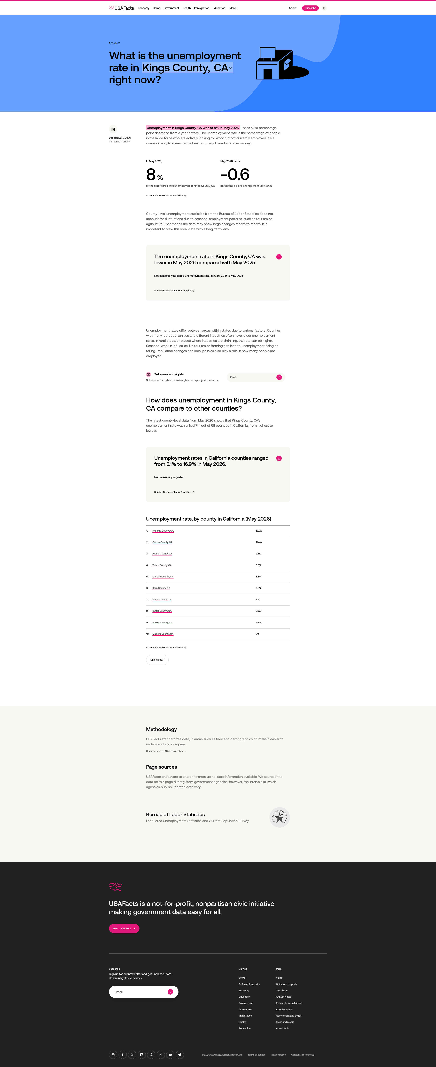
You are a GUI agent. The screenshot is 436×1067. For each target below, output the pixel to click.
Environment (246, 1003)
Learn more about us (124, 928)
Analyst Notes (283, 996)
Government (171, 8)
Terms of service (257, 1054)
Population (245, 1028)
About (293, 8)
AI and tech (282, 1028)
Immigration (201, 8)
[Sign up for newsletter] (279, 377)
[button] (187, 67)
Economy (143, 8)
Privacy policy (278, 1054)
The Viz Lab (282, 990)
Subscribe (310, 8)
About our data (284, 1009)
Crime (156, 8)
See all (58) (157, 659)
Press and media (285, 1022)
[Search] (324, 8)
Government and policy (288, 1015)
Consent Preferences (302, 1054)
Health (187, 8)
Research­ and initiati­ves (289, 1003)
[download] (279, 257)
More (232, 8)
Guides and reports (286, 984)
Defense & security (249, 984)
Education (219, 8)
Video (279, 978)
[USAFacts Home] (121, 8)
